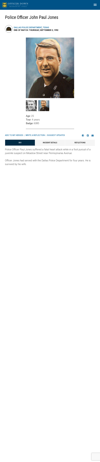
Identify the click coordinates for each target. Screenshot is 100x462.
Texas (46, 27)
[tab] (20, 143)
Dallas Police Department (28, 27)
